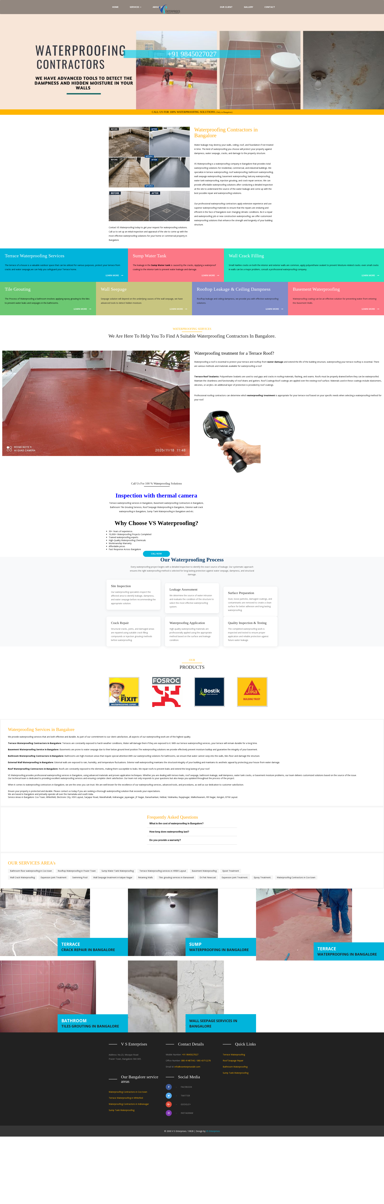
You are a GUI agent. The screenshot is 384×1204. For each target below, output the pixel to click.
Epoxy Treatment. (262, 877)
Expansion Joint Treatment (53, 877)
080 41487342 (188, 1060)
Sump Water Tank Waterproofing (118, 870)
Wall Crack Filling (246, 255)
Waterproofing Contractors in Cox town (296, 877)
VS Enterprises (213, 1131)
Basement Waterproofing (316, 289)
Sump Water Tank (149, 255)
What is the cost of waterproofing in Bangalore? (176, 823)
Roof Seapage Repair (233, 1060)
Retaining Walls (145, 877)
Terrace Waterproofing (234, 1054)
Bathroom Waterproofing (235, 1066)
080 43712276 (204, 1060)
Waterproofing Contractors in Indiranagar (129, 1104)
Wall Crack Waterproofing (22, 877)
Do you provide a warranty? (165, 840)
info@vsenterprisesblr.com (187, 1066)
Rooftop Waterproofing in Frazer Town (77, 870)
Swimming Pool (79, 877)
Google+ (183, 1104)
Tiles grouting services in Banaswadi (176, 877)
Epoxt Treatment (230, 870)
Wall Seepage (114, 289)
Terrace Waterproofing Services (34, 255)
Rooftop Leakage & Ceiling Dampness (233, 289)
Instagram (184, 1113)
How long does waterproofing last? (169, 831)
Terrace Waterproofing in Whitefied (126, 1097)
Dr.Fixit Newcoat (208, 877)
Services (135, 7)
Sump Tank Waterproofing (235, 1072)
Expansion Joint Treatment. (235, 877)
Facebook (184, 1086)
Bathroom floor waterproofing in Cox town (31, 870)
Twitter (183, 1095)
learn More (112, 275)
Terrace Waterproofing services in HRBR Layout (163, 870)
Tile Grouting (18, 289)
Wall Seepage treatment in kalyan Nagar (112, 877)
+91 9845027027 (190, 1054)
